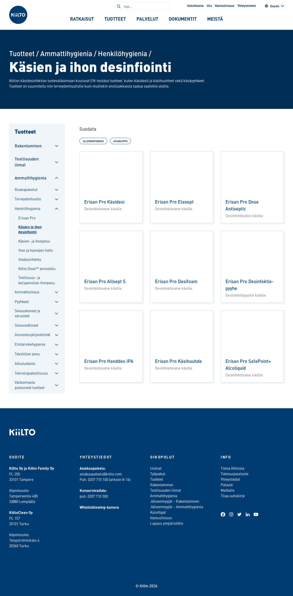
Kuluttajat (158, 512)
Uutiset (156, 468)
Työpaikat (157, 473)
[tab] (82, 19)
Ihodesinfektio (29, 259)
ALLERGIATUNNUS (93, 141)
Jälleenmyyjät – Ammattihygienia (176, 506)
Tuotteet (22, 53)
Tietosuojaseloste (234, 473)
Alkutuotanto (25, 363)
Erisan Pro (26, 217)
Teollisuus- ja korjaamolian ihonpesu (36, 280)
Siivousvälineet (26, 325)
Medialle (228, 490)
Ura (209, 5)
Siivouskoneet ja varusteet (27, 313)
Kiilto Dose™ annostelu (36, 268)
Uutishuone (195, 5)
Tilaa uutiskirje (233, 495)
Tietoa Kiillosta (232, 468)
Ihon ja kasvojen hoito (35, 250)
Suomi (274, 6)
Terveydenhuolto (28, 198)
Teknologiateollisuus (31, 372)
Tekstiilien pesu (27, 353)
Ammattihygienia (66, 53)
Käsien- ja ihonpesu (34, 240)
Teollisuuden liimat (27, 161)
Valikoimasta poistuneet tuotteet (29, 385)
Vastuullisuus (224, 5)
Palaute (227, 484)
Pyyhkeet (22, 301)
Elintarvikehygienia (30, 344)
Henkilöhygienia (122, 53)
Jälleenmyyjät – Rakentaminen (174, 501)
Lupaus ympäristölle (166, 523)
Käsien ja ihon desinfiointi (30, 229)
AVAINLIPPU (120, 141)
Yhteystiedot (246, 5)
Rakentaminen (28, 146)
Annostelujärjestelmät (32, 334)
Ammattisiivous (27, 291)
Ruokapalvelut (26, 189)
